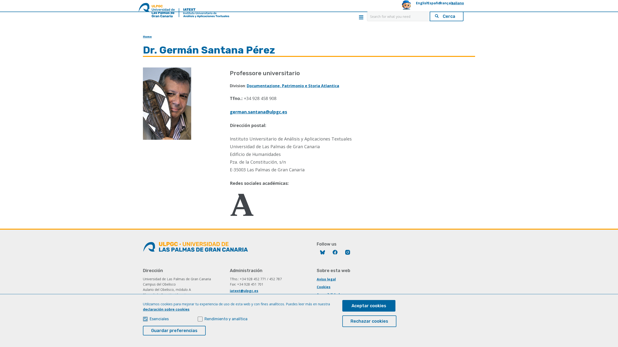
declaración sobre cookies (166, 309)
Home (147, 36)
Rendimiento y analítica (225, 319)
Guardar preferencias (174, 330)
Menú (361, 17)
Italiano (457, 3)
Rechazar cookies (369, 321)
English (422, 3)
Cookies (323, 287)
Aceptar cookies (368, 305)
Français (446, 3)
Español (434, 3)
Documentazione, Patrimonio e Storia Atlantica (293, 85)
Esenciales (159, 319)
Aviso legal (326, 279)
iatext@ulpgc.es (244, 290)
